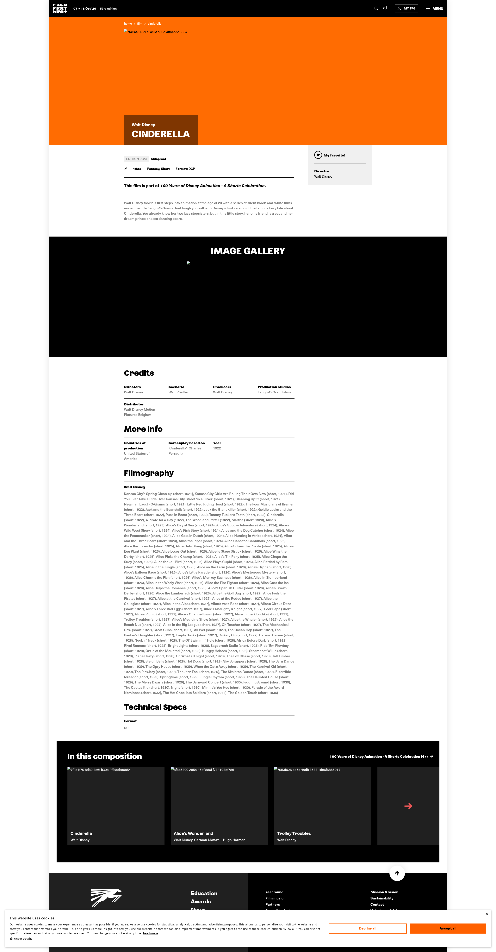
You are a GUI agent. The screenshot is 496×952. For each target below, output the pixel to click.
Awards (201, 901)
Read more (150, 933)
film (139, 23)
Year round (274, 891)
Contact (377, 904)
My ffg (410, 8)
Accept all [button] (448, 928)
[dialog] (248, 928)
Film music (274, 898)
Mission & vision (384, 891)
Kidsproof (158, 158)
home (128, 23)
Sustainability (382, 898)
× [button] (486, 914)
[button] (166, 939)
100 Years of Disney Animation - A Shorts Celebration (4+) (379, 756)
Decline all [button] (367, 928)
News (198, 909)
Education (204, 893)
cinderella (155, 23)
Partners (272, 904)
